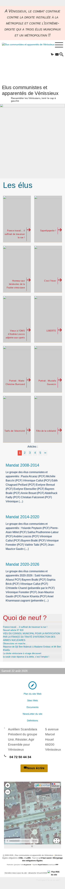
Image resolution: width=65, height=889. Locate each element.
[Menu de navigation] (59, 45)
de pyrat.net (27, 864)
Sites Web (32, 700)
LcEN (28, 858)
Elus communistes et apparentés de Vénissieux (30, 93)
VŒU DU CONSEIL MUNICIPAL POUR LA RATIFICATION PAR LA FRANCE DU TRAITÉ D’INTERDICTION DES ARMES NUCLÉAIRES (31, 636)
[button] (52, 54)
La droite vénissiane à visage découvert (22, 653)
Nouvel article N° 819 (13, 630)
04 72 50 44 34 (20, 757)
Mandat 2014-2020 (22, 517)
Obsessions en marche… (15, 643)
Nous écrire (35, 768)
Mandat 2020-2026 (22, 564)
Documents (32, 707)
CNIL (21, 858)
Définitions (32, 720)
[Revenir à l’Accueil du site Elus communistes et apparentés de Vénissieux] (24, 61)
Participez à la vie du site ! (48, 880)
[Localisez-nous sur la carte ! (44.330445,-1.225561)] (32, 685)
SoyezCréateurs (43, 864)
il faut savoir (46, 858)
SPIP (56, 864)
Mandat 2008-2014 (22, 465)
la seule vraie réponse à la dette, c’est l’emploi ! (26, 656)
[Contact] (57, 54)
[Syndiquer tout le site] (54, 873)
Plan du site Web (33, 693)
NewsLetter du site (32, 713)
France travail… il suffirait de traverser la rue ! (25, 627)
